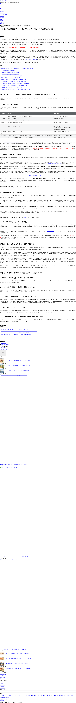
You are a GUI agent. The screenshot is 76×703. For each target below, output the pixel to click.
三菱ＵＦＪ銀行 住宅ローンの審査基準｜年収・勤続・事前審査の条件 (16, 334)
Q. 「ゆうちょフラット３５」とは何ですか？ (12, 87)
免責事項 (2, 700)
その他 (1, 20)
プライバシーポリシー (5, 699)
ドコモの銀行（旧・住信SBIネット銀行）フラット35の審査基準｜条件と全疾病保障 (19, 331)
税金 (1, 19)
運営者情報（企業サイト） (5, 697)
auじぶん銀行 (7, 695)
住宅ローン (2, 13)
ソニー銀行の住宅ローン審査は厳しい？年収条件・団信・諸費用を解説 (16, 332)
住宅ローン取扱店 (50, 231)
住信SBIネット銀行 (45, 695)
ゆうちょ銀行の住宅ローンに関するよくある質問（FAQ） (14, 79)
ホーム (1, 9)
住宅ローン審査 (55, 695)
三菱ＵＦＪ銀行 (37, 695)
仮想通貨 (2, 16)
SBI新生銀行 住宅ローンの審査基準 (7, 187)
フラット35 (31, 695)
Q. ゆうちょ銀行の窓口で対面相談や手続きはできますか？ (15, 83)
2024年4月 (2, 686)
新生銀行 (65, 695)
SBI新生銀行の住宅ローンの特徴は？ (11, 72)
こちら (25, 217)
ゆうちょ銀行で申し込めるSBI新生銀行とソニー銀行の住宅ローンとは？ (17, 68)
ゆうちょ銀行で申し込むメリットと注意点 (12, 75)
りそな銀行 (22, 695)
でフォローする (4, 347)
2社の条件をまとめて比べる (9, 70)
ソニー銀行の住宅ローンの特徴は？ (10, 74)
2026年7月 (2, 683)
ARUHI (1, 695)
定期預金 (2, 11)
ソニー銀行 (25, 695)
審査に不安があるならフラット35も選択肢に (11, 77)
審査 (8, 344)
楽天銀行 (68, 695)
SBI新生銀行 (14, 695)
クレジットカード (4, 14)
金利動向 (71, 695)
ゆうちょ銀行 (4, 344)
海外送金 (2, 17)
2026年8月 (2, 681)
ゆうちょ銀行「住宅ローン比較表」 (11, 142)
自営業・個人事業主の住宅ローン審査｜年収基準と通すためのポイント (16, 329)
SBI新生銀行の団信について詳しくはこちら (38, 175)
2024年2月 (2, 688)
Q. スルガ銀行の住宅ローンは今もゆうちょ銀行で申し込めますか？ (17, 89)
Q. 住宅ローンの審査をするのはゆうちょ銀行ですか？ (14, 81)
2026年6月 (2, 685)
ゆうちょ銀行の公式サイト (31, 59)
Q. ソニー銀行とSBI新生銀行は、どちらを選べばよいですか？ (16, 85)
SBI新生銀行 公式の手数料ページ (55, 163)
